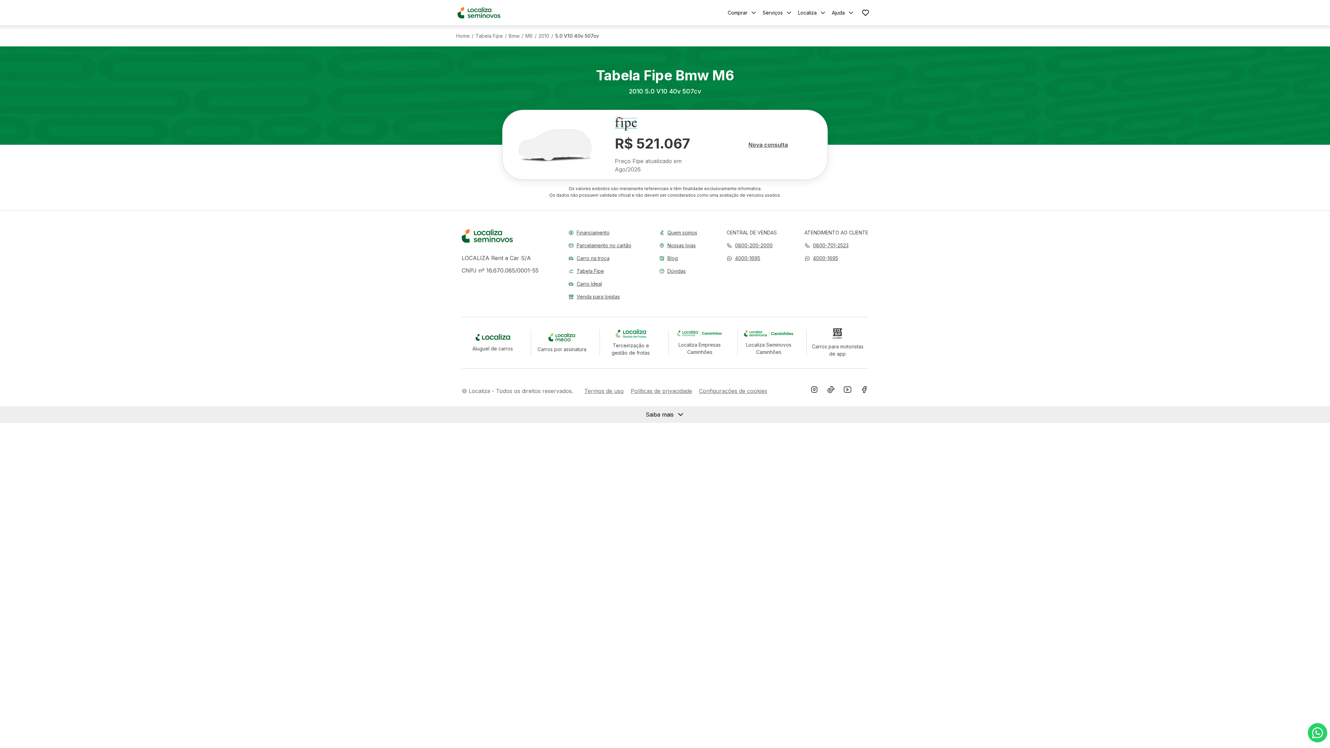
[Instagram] (814, 391)
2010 (544, 36)
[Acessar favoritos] (865, 12)
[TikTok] (831, 391)
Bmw (514, 36)
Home (463, 36)
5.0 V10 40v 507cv (577, 36)
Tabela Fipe (489, 36)
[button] (743, 258)
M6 (529, 36)
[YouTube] (847, 391)
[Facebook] (864, 391)
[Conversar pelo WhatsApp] (1317, 732)
